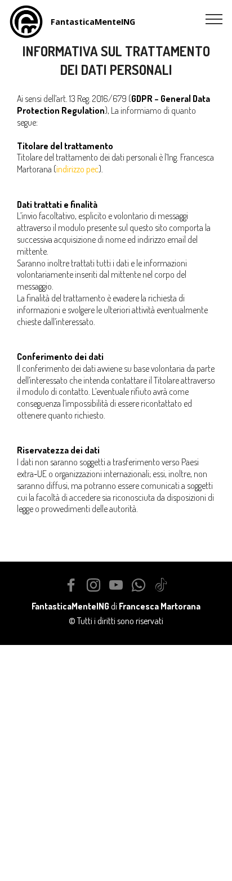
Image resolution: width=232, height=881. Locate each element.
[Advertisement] (116, 761)
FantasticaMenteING (93, 21)
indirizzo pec (77, 169)
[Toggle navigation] (214, 19)
